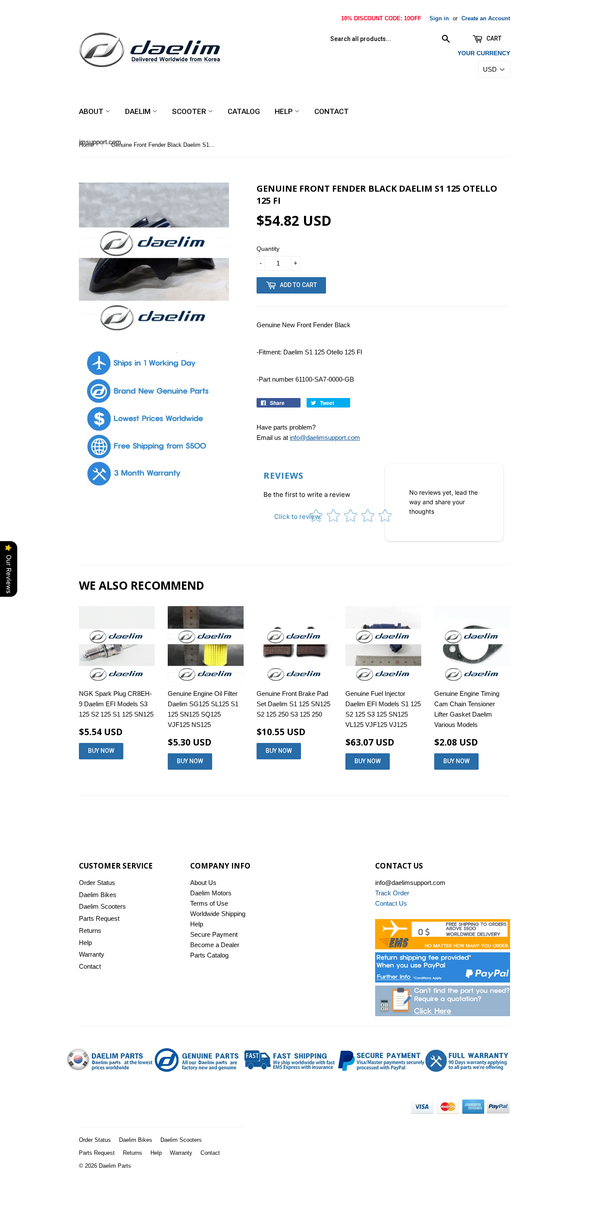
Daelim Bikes (97, 894)
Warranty (91, 954)
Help (284, 111)
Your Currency (483, 53)
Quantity (268, 248)
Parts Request (99, 918)
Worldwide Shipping (217, 913)
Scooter (190, 111)
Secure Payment (214, 934)
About (92, 111)
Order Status (97, 882)
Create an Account (485, 18)
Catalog (244, 111)
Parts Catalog (209, 955)
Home (86, 145)
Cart (493, 38)
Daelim (138, 111)
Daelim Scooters (102, 906)
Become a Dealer (214, 944)
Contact (331, 111)
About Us (203, 882)
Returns (90, 930)
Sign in (439, 18)
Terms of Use (209, 903)
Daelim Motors (211, 893)
